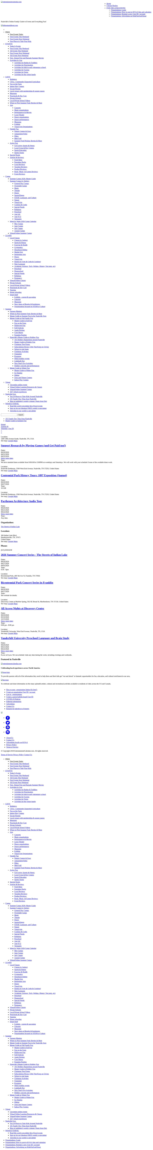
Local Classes (15, 238)
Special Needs (15, 155)
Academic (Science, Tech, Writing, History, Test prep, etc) (34, 266)
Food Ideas (18, 160)
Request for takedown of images (17, 709)
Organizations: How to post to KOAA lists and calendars (131, 12)
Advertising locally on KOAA (17, 742)
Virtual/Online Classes (18, 280)
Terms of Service (12, 747)
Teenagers (18, 219)
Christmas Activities (21, 352)
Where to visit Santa (21, 349)
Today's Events (15, 46)
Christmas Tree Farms (22, 344)
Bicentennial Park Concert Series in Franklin (27, 582)
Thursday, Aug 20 (7, 429)
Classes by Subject (21, 240)
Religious (17, 210)
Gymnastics (18, 247)
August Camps (19, 231)
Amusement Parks (20, 134)
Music (16, 188)
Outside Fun (14, 129)
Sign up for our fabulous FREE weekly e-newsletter (28, 408)
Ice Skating (18, 373)
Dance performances (21, 120)
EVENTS (8, 44)
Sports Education (20, 150)
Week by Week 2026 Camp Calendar (23, 221)
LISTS (7, 77)
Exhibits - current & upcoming (25, 297)
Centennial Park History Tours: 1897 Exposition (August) (34, 475)
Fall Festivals (19, 328)
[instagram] (7, 732)
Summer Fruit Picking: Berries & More (28, 141)
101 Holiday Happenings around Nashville (29, 340)
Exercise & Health (20, 245)
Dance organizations (21, 117)
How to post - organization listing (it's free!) (21, 690)
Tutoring (13, 290)
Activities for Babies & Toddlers (25, 63)
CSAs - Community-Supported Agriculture (25, 82)
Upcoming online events (18, 385)
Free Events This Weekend (19, 37)
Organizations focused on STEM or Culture (29, 307)
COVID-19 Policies (13, 699)
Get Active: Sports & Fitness (24, 146)
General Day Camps (21, 183)
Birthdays (13, 79)
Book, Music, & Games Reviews (26, 172)
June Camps (18, 226)
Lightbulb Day (19, 361)
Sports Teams (19, 153)
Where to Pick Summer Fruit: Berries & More (26, 103)
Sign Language (19, 264)
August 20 (4, 427)
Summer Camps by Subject (19, 181)
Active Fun (14, 143)
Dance (16, 193)
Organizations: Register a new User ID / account (128, 14)
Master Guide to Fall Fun (23, 321)
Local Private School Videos (20, 101)
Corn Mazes (18, 333)
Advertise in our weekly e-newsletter (23, 411)
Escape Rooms (15, 89)
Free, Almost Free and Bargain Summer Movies (27, 58)
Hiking (16, 375)
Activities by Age (16, 60)
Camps (7, 176)
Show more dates (7, 458)
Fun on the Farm (16, 84)
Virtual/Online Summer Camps (21, 233)
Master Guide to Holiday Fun (24, 342)
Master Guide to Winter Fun (20, 368)
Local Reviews (19, 164)
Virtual (7, 382)
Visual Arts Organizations (23, 127)
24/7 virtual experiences (18, 392)
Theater (17, 191)
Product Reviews (20, 169)
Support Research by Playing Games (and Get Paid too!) (33, 445)
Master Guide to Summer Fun (15, 421)
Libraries (17, 299)
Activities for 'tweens (21, 70)
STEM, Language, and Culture (25, 198)
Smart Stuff (14, 295)
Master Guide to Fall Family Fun (21, 318)
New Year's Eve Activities (23, 363)
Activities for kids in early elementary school (30, 67)
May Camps (18, 224)
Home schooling (16, 292)
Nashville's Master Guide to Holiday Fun (24, 337)
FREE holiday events (21, 359)
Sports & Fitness (20, 243)
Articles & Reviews (17, 157)
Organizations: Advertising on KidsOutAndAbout (128, 16)
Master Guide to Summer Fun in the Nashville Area (28, 316)
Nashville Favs (10, 394)
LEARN (8, 236)
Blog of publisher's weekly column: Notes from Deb (28, 401)
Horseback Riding (20, 250)
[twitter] (7, 722)
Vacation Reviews (20, 167)
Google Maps (12, 441)
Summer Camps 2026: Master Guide (23, 179)
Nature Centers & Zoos (22, 131)
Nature (16, 200)
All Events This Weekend (19, 51)
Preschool (17, 212)
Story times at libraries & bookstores (27, 304)
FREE (7, 32)
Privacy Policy (11, 745)
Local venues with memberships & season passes (27, 91)
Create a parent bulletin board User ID (19, 697)
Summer (8, 309)
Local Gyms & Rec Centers (24, 148)
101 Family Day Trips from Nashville (23, 399)
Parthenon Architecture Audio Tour (21, 501)
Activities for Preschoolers (23, 65)
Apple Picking (19, 330)
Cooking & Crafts (20, 205)
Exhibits (17, 124)
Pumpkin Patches (20, 335)
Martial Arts (18, 252)
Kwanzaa (17, 356)
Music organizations (21, 110)
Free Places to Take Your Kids (20, 41)
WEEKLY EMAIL (12, 404)
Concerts (17, 108)
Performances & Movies (22, 112)
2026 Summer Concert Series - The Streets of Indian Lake (34, 554)
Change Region (112, 6)
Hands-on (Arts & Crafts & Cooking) (27, 262)
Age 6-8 (17, 214)
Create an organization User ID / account (20, 692)
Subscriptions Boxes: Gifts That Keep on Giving (31, 347)
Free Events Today (16, 34)
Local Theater (19, 115)
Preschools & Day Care (18, 96)
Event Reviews (19, 174)
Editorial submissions (13, 701)
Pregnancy (18, 278)
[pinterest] (7, 727)
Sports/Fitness (19, 195)
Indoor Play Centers (17, 86)
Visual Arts (18, 202)
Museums (13, 93)
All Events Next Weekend (19, 56)
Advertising (10, 704)
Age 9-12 (17, 217)
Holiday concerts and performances (26, 366)
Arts (11, 105)
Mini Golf (17, 138)
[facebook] (7, 718)
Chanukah (18, 354)
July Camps (18, 228)
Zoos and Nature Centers (23, 378)
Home (109, 4)
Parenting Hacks (20, 162)
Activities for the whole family (25, 75)
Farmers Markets (16, 311)
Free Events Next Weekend (19, 39)
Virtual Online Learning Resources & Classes (26, 387)
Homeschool (18, 271)
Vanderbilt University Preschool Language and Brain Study (35, 638)
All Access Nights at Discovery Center (22, 608)
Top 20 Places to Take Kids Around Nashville (26, 396)
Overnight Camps (20, 186)
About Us (9, 738)
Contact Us (10, 706)
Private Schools (15, 98)
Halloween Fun (19, 325)
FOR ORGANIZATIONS (116, 8)
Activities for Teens (21, 72)
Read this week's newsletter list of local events (26, 406)
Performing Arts (20, 254)
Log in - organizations (14, 694)
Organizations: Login (118, 10)
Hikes (16, 136)
